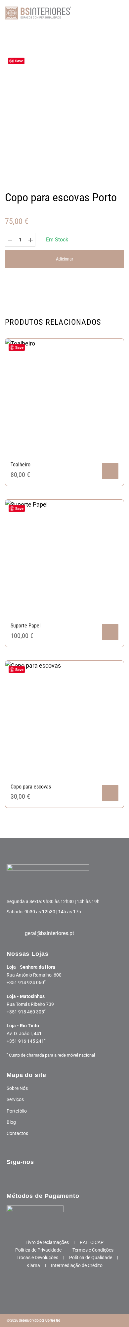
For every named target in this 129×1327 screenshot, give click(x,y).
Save (19, 60)
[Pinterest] (41, 1176)
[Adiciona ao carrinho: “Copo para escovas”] (110, 793)
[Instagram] (26, 1176)
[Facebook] (11, 1176)
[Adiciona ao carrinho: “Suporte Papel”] (110, 632)
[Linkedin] (56, 1176)
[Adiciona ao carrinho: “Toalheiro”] (110, 471)
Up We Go (52, 1320)
